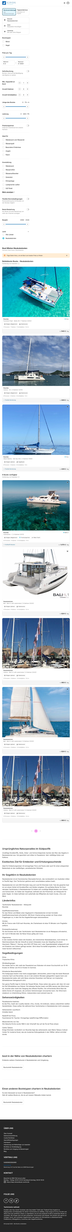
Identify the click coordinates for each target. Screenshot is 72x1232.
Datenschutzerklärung (10, 1135)
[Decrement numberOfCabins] (19, 89)
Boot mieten (11, 250)
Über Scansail (8, 1133)
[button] (37, 453)
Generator (9, 177)
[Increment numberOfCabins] (27, 89)
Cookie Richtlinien (9, 1138)
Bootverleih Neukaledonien (12, 1067)
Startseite (4, 250)
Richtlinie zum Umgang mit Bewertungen (16, 1149)
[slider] (4, 57)
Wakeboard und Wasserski (15, 140)
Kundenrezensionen (10, 1162)
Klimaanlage (10, 181)
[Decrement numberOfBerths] (19, 95)
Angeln (8, 151)
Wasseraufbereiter (12, 173)
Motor (8, 41)
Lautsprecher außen (13, 185)
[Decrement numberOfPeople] (19, 83)
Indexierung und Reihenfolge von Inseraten (17, 1144)
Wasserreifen (10, 170)
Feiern (8, 155)
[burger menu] (64, 3)
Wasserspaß (10, 143)
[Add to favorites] (67, 269)
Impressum (7, 1142)
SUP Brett (9, 188)
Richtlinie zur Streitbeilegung (12, 1147)
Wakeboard (10, 166)
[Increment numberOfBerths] (27, 95)
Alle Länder (10, 234)
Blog (5, 1151)
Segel (8, 45)
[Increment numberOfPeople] (27, 82)
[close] (66, 255)
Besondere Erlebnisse (13, 147)
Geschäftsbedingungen (11, 1140)
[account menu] (68, 3)
